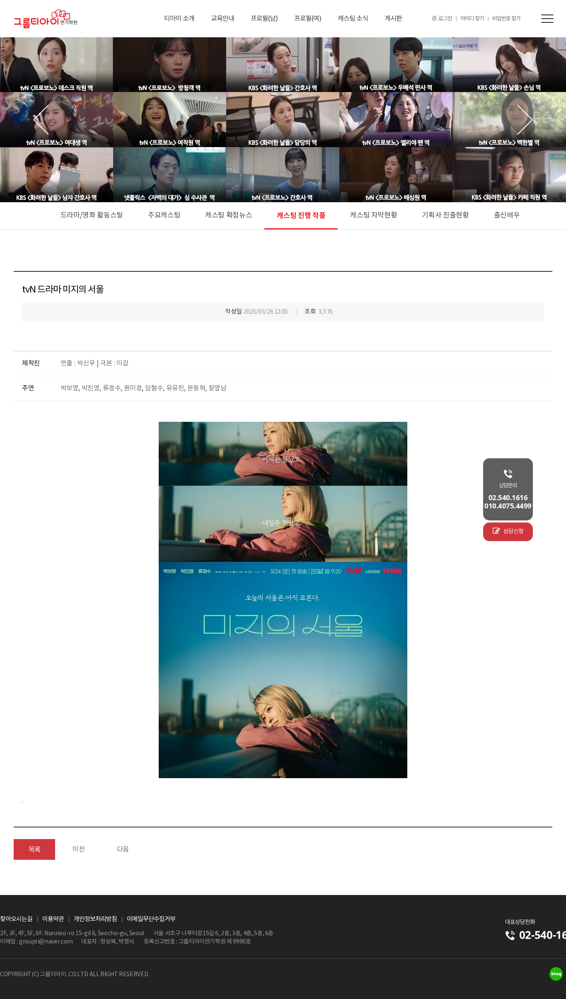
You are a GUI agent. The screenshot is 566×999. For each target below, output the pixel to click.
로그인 (445, 19)
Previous (40, 120)
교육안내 (222, 18)
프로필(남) (264, 18)
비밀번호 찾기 (506, 19)
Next (525, 120)
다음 (123, 849)
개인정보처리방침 (95, 919)
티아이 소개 (179, 18)
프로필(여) (307, 18)
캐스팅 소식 (353, 18)
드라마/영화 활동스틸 (91, 215)
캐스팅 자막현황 (373, 215)
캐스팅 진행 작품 (301, 215)
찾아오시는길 (16, 919)
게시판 (393, 18)
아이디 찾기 (472, 19)
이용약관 (53, 919)
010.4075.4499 (508, 506)
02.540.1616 (508, 497)
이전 (79, 849)
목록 (35, 850)
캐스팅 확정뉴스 (228, 215)
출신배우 (507, 215)
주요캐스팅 (164, 215)
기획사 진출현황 (445, 215)
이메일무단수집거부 (151, 919)
